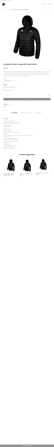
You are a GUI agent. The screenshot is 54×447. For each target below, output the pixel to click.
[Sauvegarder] (49, 95)
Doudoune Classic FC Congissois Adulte (26, 174)
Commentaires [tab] (38, 112)
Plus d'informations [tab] (26, 112)
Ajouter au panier (27, 445)
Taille (5, 78)
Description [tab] (15, 112)
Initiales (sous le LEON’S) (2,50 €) (9, 87)
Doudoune (9, 9)
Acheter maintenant (27, 99)
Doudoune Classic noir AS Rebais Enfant (42, 174)
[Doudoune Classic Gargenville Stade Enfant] (3, 106)
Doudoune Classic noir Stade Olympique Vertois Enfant (9, 174)
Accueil (4, 9)
